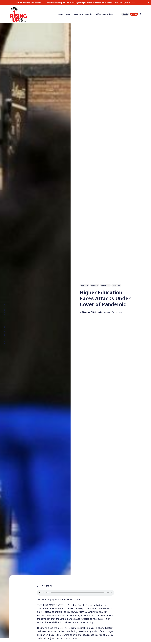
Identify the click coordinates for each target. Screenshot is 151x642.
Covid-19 (94, 285)
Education (105, 285)
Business (84, 285)
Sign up (134, 14)
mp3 (50, 599)
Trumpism (116, 285)
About (68, 14)
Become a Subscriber (83, 14)
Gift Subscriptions (104, 14)
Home (60, 14)
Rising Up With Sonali (91, 312)
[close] (148, 2)
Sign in (125, 14)
